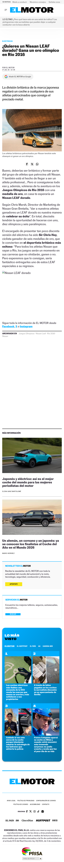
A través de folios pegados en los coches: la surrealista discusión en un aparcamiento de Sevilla (45, 690)
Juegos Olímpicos (26, 333)
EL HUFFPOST (22, 646)
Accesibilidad (35, 804)
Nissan (5, 336)
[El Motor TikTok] (38, 811)
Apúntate (14, 584)
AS (39, 646)
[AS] (17, 821)
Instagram (26, 326)
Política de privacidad (25, 801)
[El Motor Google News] (42, 811)
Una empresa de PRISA (32, 851)
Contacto (45, 804)
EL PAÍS (33, 646)
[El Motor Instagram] (34, 811)
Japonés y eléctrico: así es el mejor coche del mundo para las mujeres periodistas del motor (28, 482)
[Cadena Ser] (54, 821)
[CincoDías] (27, 821)
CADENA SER (48, 646)
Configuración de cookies (46, 801)
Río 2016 (51, 333)
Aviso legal (11, 801)
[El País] (9, 821)
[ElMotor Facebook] (27, 811)
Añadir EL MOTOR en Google (20, 77)
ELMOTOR (9, 646)
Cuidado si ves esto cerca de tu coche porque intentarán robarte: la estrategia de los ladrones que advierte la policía (18, 743)
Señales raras (54, 2)
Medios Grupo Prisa (32, 858)
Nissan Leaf (41, 333)
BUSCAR (13, 614)
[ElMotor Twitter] (30, 811)
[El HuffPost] (43, 821)
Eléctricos (7, 41)
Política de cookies (20, 804)
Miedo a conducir (19, 2)
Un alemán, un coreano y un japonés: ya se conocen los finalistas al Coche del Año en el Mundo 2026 (30, 544)
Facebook (8, 326)
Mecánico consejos (38, 2)
